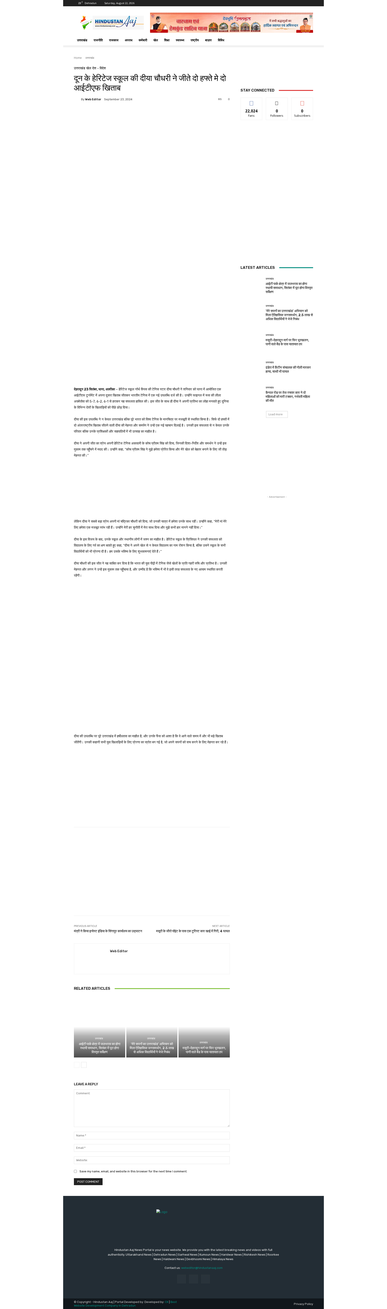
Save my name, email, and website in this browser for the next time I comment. (133, 1171)
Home (78, 58)
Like (251, 101)
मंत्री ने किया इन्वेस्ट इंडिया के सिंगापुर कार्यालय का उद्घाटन (108, 931)
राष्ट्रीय (195, 40)
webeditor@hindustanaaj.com (202, 1268)
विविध (221, 40)
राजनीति (98, 40)
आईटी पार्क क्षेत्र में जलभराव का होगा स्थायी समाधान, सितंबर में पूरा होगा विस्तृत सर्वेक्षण (99, 1048)
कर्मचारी (143, 40)
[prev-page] (77, 1065)
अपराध (128, 40)
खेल (155, 40)
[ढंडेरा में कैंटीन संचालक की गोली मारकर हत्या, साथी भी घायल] (251, 367)
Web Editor (93, 99)
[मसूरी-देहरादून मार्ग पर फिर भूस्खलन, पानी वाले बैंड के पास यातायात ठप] (204, 1026)
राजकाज (113, 40)
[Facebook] (181, 1279)
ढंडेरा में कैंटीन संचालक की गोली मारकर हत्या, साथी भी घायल (288, 370)
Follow (277, 101)
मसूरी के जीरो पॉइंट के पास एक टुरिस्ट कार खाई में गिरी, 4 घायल (193, 931)
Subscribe (302, 101)
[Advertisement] (151, 134)
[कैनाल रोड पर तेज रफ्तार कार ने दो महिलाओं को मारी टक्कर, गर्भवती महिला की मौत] (251, 394)
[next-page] (84, 1065)
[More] (190, 180)
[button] (307, 40)
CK (166, 1302)
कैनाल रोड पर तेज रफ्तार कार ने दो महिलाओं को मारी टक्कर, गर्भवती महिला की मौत (288, 397)
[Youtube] (205, 1279)
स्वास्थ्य (180, 40)
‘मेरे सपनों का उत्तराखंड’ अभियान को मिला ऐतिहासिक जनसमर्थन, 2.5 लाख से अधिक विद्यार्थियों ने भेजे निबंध (152, 1048)
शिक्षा (167, 40)
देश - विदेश (99, 68)
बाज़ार (208, 40)
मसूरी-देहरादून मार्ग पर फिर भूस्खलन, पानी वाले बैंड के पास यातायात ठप (204, 1050)
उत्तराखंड (82, 40)
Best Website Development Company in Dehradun (125, 1303)
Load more (276, 414)
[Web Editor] (77, 99)
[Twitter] (193, 1279)
